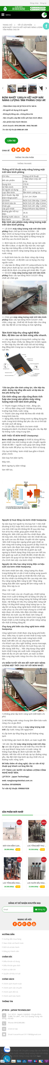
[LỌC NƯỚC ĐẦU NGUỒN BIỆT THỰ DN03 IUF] (36, 868)
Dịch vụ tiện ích (9, 969)
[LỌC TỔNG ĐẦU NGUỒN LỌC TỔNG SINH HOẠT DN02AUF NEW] (12, 868)
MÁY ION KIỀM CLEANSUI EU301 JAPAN (18, 845)
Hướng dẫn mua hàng (12, 939)
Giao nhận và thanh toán (13, 943)
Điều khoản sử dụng (11, 961)
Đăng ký (43, 3)
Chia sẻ (6, 150)
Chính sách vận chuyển (12, 988)
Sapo (39, 1056)
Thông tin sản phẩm (24, 157)
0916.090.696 (19, 1022)
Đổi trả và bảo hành (11, 947)
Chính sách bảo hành (11, 996)
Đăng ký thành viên (11, 951)
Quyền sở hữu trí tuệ (11, 973)
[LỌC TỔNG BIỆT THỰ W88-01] (36, 831)
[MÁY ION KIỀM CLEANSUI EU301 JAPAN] (12, 831)
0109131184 (13, 1029)
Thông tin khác (24, 163)
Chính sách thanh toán (12, 983)
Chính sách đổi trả (10, 992)
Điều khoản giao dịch (11, 965)
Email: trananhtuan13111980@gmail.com (24, 1034)
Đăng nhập (34, 3)
